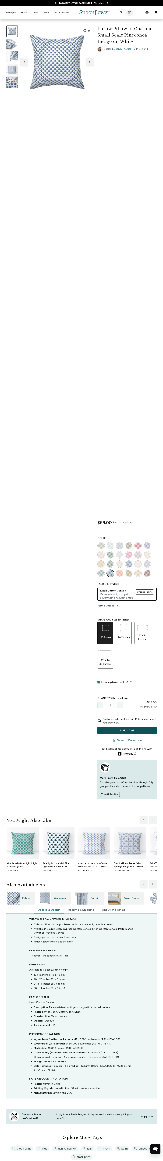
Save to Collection (127, 740)
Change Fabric (144, 592)
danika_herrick (123, 48)
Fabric (46, 12)
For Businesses (61, 12)
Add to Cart (127, 730)
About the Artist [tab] (113, 910)
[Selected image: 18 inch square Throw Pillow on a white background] (12, 31)
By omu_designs (85, 870)
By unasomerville (50, 870)
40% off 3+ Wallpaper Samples (78, 3)
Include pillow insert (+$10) (116, 682)
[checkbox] (98, 682)
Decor (35, 12)
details (101, 3)
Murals (24, 12)
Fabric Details (108, 606)
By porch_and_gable (122, 870)
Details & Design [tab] (49, 910)
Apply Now (147, 1116)
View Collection (109, 794)
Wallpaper (11, 12)
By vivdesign (12, 870)
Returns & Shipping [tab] (81, 910)
